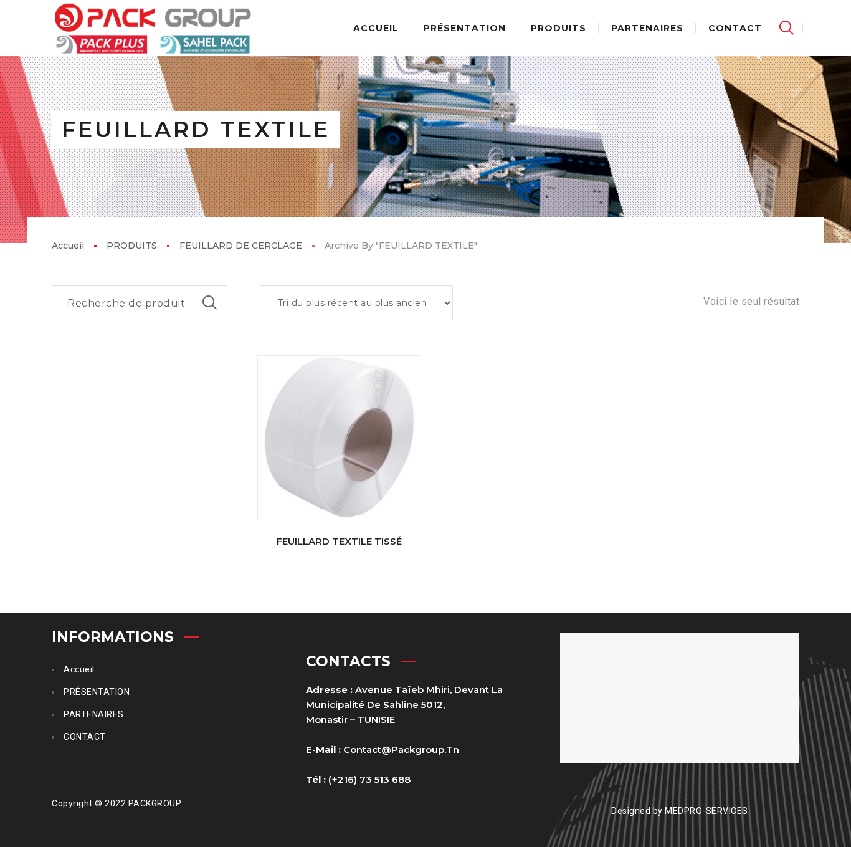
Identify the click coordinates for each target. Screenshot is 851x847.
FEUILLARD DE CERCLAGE (240, 245)
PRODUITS (132, 245)
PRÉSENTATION (97, 692)
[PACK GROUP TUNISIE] (152, 28)
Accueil (68, 245)
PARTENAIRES (94, 714)
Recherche (210, 302)
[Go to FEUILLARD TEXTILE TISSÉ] (339, 437)
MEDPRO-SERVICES (706, 811)
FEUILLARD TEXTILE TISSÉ (339, 541)
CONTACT (85, 737)
